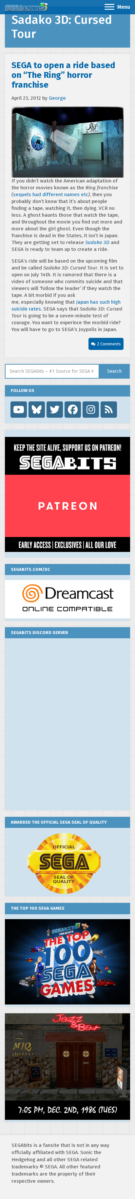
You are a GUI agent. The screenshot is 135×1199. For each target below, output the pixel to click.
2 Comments (109, 343)
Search (114, 371)
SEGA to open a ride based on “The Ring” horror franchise (63, 75)
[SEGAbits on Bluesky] (37, 409)
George (57, 98)
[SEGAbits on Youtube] (18, 409)
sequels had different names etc (50, 194)
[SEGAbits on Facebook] (73, 409)
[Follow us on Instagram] (91, 409)
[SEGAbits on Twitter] (55, 409)
